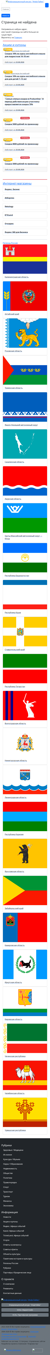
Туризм (6, 1196)
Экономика (8, 1205)
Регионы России (10, 243)
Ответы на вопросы (12, 1244)
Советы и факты (10, 1249)
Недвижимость (10, 1168)
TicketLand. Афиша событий (15, 1235)
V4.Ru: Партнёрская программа (25, 1315)
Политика (7, 1178)
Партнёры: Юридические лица (17, 1272)
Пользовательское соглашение (13, 1336)
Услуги (6, 1240)
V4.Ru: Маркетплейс (25, 1310)
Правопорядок (10, 1182)
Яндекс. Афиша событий (14, 1226)
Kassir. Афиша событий (13, 1231)
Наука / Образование (13, 1164)
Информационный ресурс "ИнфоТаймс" (25, 1305)
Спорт (6, 1187)
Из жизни (7, 1154)
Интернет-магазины (17, 183)
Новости (7, 1217)
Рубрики (7, 1268)
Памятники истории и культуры (17, 1258)
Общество (8, 1173)
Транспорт (8, 1191)
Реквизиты (8, 1288)
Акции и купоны (14, 45)
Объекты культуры (11, 1254)
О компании (8, 1284)
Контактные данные (12, 1293)
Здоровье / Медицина (13, 1150)
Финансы (7, 1201)
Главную (18, 37)
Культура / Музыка (11, 1159)
